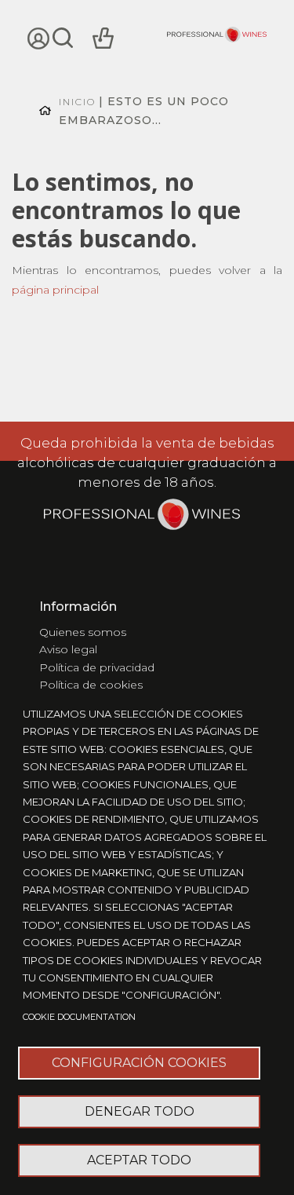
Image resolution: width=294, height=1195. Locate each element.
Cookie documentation (79, 1016)
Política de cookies (91, 685)
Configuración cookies (139, 1062)
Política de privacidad (96, 667)
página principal (55, 290)
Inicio (77, 102)
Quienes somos (82, 632)
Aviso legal (68, 649)
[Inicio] (217, 36)
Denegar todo (139, 1111)
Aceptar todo (139, 1160)
